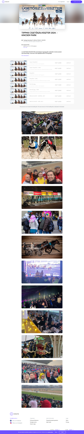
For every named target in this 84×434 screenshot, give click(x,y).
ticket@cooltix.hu (13, 418)
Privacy (67, 422)
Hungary (57, 429)
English (70, 429)
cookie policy (50, 432)
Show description (25, 55)
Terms (67, 420)
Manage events (33, 422)
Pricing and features (34, 420)
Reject (56, 432)
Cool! (62, 432)
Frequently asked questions (52, 420)
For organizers (61, 1)
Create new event (77, 1)
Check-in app (33, 424)
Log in (68, 1)
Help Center (48, 422)
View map (25, 47)
